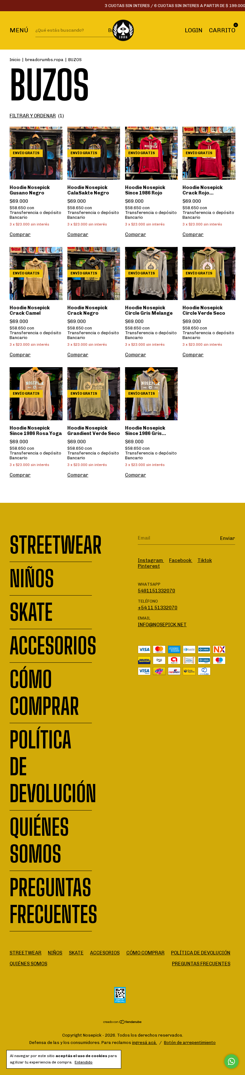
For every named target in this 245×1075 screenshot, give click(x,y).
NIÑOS (32, 578)
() (37, 116)
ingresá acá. (144, 1042)
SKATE (31, 612)
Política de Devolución (200, 953)
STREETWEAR (56, 545)
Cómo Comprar (44, 693)
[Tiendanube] (123, 1022)
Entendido (84, 1062)
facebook (180, 560)
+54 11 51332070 (157, 608)
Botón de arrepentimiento (190, 1042)
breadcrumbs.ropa (44, 59)
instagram (151, 560)
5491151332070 (156, 591)
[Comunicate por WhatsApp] (231, 1061)
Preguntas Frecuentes (53, 901)
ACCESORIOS (53, 645)
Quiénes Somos (39, 840)
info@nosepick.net (162, 625)
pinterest (149, 566)
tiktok (204, 560)
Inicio (15, 59)
